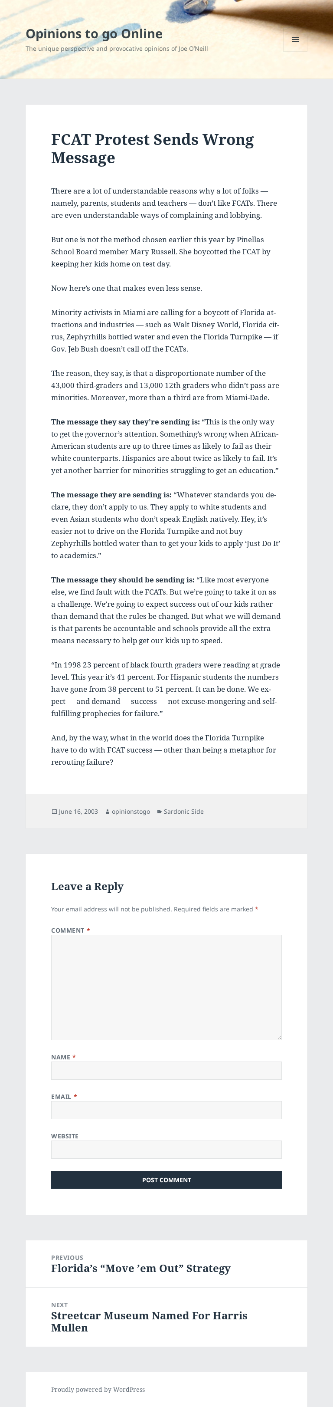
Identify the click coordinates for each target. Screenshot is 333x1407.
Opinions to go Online (94, 33)
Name (63, 1057)
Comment (70, 930)
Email (64, 1096)
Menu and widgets (295, 51)
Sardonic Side (184, 811)
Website (65, 1136)
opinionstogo (131, 811)
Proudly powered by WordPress (98, 1389)
